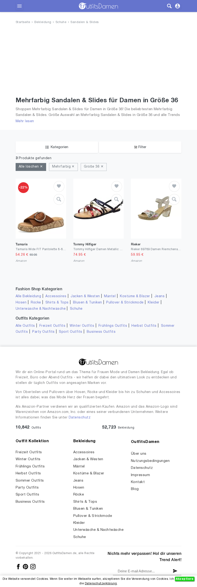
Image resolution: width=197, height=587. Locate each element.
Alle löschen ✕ (31, 166)
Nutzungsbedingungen (150, 461)
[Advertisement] (98, 61)
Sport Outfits (70, 331)
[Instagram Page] (33, 566)
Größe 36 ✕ (94, 166)
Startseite (23, 22)
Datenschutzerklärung (101, 583)
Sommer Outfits (30, 480)
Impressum (140, 475)
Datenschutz (80, 417)
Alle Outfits (25, 325)
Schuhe (61, 22)
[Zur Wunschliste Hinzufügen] (59, 186)
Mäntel (110, 296)
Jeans (159, 296)
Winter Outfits (82, 325)
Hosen (21, 302)
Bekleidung (42, 22)
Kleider (153, 302)
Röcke (36, 302)
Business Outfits (101, 331)
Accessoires (55, 296)
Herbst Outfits (144, 325)
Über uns (139, 453)
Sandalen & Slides (84, 22)
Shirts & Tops (57, 302)
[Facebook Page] (19, 566)
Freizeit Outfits (52, 325)
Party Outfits (43, 331)
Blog (135, 489)
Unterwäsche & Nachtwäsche (41, 308)
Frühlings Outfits (112, 325)
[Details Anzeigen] (59, 199)
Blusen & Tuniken (87, 302)
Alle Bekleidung (28, 296)
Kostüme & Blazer (135, 296)
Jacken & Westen (85, 296)
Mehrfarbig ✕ (63, 166)
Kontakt (138, 482)
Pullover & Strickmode (124, 302)
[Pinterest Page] (26, 566)
